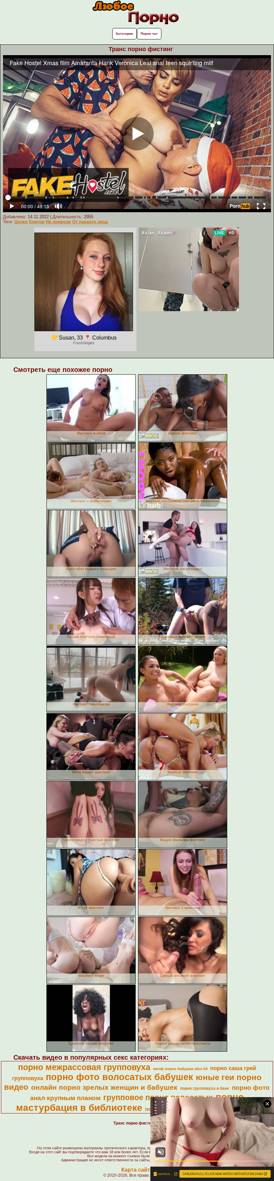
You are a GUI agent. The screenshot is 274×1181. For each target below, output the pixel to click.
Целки (21, 221)
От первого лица (90, 221)
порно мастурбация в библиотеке (130, 1102)
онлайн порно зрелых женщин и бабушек (104, 1087)
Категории (124, 33)
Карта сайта (137, 1170)
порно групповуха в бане (204, 1088)
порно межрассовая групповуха (84, 1067)
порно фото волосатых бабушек (119, 1077)
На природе (58, 221)
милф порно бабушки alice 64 (180, 1069)
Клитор (36, 221)
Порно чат (149, 33)
